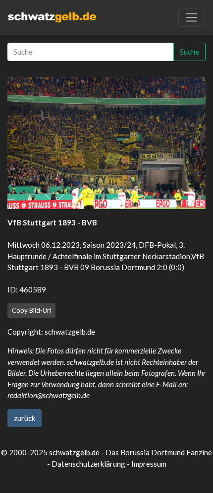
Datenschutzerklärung (88, 463)
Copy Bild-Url (31, 310)
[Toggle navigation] (191, 17)
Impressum (148, 463)
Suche (189, 51)
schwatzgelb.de (70, 331)
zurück (24, 418)
